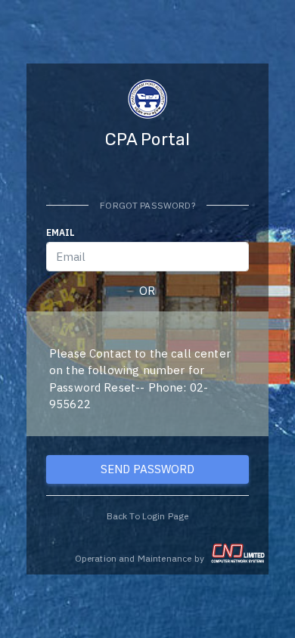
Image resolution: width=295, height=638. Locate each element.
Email (61, 232)
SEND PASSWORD (147, 469)
